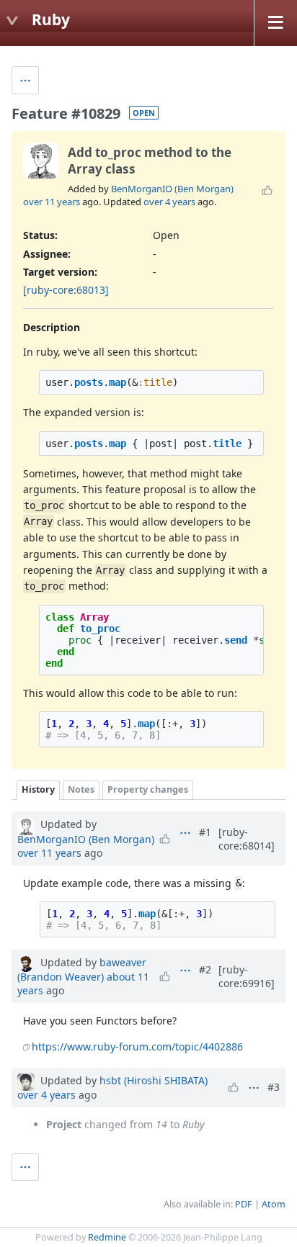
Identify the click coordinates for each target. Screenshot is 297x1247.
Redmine (107, 1237)
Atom (273, 1204)
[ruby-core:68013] (66, 290)
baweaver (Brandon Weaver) (81, 969)
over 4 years (169, 201)
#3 (273, 1087)
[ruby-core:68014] (246, 838)
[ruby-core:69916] (246, 976)
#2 (205, 969)
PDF (243, 1204)
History (38, 789)
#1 (205, 832)
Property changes (147, 789)
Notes (81, 789)
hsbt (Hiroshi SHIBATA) (153, 1080)
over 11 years (51, 201)
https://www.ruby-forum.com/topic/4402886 (137, 1046)
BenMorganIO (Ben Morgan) (172, 188)
